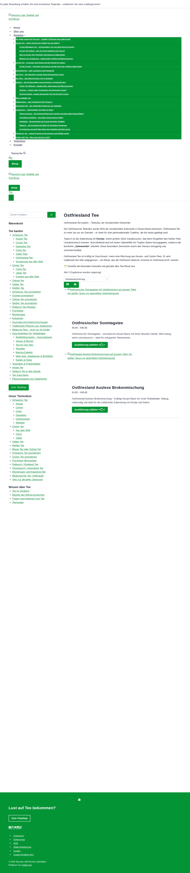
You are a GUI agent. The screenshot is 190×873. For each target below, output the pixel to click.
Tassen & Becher (24, 341)
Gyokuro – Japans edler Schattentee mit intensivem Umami (42, 90)
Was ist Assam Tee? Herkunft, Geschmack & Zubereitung (42, 55)
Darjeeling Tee (23, 246)
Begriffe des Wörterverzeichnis (28, 495)
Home (17, 27)
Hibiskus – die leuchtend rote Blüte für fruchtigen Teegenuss (43, 125)
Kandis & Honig (24, 360)
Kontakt (18, 145)
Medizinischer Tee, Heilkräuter (28, 476)
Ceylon (19, 407)
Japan (19, 438)
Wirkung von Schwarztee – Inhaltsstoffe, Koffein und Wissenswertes (46, 59)
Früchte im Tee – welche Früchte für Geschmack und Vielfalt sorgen (42, 134)
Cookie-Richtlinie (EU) (23, 854)
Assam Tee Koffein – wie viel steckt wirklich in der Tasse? (42, 51)
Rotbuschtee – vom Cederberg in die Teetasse (34, 102)
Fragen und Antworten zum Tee (28, 498)
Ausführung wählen (86, 344)
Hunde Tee (17, 367)
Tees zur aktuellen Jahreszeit (27, 479)
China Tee (21, 250)
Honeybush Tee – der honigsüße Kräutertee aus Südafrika (38, 106)
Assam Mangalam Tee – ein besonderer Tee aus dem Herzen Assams (46, 47)
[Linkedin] (18, 827)
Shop (15, 163)
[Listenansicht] (75, 285)
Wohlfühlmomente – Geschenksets (34, 337)
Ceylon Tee (21, 242)
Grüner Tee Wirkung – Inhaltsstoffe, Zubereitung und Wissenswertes (46, 86)
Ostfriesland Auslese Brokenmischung (108, 387)
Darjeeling (21, 415)
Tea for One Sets (24, 345)
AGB (15, 843)
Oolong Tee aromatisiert (24, 299)
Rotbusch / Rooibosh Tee (25, 464)
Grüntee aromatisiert (23, 295)
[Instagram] (10, 827)
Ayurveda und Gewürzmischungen (30, 322)
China (19, 411)
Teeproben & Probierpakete (26, 364)
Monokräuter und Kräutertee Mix (29, 472)
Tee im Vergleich (20, 491)
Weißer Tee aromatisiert (24, 303)
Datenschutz (19, 839)
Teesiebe (20, 348)
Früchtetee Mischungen (24, 460)
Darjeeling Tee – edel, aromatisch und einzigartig (35, 71)
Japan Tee (21, 273)
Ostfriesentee (23, 419)
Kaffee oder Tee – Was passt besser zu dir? (33, 137)
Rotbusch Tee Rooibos (24, 307)
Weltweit (20, 422)
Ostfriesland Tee (24, 257)
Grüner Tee (18, 265)
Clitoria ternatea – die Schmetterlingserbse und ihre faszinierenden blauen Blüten (51, 114)
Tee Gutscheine (20, 375)
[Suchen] (51, 215)
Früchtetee (17, 310)
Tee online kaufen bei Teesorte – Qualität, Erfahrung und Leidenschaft (43, 39)
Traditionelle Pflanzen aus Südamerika (32, 326)
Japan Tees (22, 254)
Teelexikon (19, 141)
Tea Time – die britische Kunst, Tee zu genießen (34, 79)
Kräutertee (17, 318)
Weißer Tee (18, 288)
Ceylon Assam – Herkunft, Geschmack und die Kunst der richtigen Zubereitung (50, 67)
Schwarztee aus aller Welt (29, 261)
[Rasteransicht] (67, 285)
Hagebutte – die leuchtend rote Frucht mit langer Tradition (42, 122)
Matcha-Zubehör (24, 352)
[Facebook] (12, 827)
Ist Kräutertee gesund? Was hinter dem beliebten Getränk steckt (44, 129)
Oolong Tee (18, 280)
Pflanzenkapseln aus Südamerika (29, 379)
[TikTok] (20, 827)
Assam (19, 404)
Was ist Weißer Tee (23, 98)
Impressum (18, 835)
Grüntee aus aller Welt (27, 276)
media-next (27, 865)
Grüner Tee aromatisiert (24, 457)
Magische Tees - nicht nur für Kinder (31, 329)
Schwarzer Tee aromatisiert (26, 292)
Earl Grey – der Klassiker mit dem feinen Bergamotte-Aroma (40, 75)
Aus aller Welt (23, 430)
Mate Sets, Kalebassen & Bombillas (34, 356)
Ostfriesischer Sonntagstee (97, 323)
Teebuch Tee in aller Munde (26, 371)
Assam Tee (21, 238)
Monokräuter (18, 314)
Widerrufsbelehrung (22, 847)
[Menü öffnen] (11, 198)
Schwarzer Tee (20, 235)
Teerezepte (18, 502)
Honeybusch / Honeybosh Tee (27, 468)
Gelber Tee (18, 284)
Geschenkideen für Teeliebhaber (29, 333)
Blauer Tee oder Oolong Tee (26, 449)
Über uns (19, 31)
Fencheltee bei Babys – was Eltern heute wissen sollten (41, 118)
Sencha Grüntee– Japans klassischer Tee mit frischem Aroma (44, 94)
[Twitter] (15, 827)
